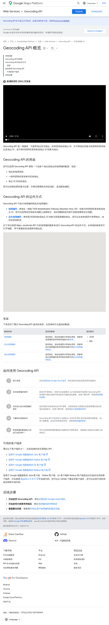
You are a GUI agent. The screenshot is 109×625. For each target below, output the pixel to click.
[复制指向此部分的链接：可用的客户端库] (24, 443)
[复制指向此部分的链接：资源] (11, 319)
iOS (39, 559)
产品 (12, 41)
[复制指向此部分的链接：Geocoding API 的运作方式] (44, 197)
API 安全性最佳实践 (11, 563)
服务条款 (77, 568)
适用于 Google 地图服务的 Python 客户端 (28, 459)
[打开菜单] (4, 3)
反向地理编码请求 (78, 409)
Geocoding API (33, 11)
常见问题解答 (8, 555)
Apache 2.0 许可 (28, 479)
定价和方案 (78, 555)
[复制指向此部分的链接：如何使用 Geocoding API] (41, 371)
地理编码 (8, 337)
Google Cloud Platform (12, 597)
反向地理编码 (9, 344)
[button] (16, 81)
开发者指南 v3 (79, 41)
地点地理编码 (9, 354)
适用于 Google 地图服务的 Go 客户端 (26, 465)
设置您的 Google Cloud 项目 (54, 381)
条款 (5, 612)
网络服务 (42, 568)
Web (40, 563)
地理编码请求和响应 (47, 504)
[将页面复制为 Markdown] (52, 48)
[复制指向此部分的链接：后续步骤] (18, 492)
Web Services (11, 11)
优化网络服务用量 (10, 568)
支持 (75, 563)
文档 (39, 41)
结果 (71, 339)
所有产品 (7, 602)
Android (41, 555)
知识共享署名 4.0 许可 (44, 518)
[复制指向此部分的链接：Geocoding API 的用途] (38, 159)
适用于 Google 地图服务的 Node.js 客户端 (28, 470)
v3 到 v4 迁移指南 (62, 21)
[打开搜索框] (78, 3)
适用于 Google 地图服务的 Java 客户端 (27, 454)
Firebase (6, 593)
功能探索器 (7, 559)
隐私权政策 (14, 612)
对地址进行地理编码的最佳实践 (45, 508)
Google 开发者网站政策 (23, 521)
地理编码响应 (80, 421)
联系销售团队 (96, 11)
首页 (5, 41)
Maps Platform (33, 3)
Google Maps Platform (25, 41)
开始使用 (79, 11)
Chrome (6, 589)
